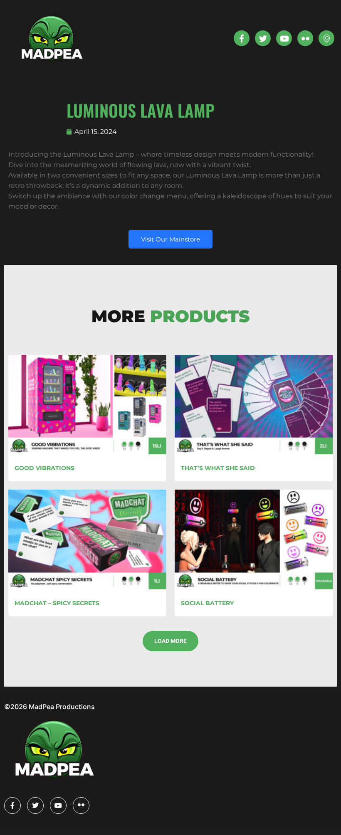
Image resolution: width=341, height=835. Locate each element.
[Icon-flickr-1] (305, 38)
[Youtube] (284, 38)
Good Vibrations (44, 468)
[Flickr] (81, 805)
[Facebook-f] (242, 38)
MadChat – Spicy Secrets (57, 603)
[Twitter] (263, 38)
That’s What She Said (218, 468)
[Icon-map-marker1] (326, 38)
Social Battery (207, 603)
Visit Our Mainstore (170, 239)
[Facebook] (12, 805)
